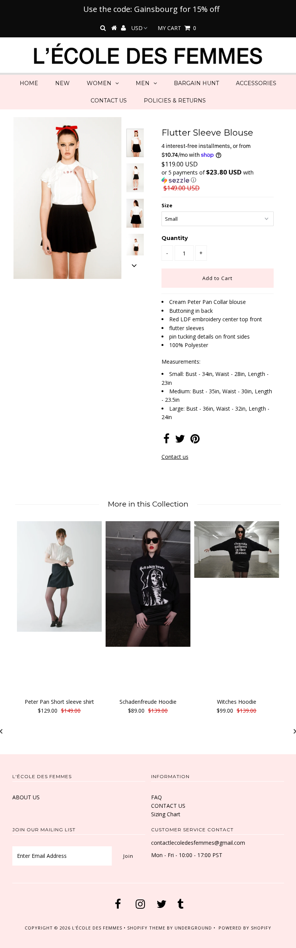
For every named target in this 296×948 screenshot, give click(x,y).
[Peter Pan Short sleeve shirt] (59, 576)
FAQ (156, 797)
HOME (29, 83)
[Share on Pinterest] (195, 440)
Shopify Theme (146, 928)
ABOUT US (26, 797)
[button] (217, 176)
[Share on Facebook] (166, 440)
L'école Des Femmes (98, 928)
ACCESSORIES (256, 83)
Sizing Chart (165, 814)
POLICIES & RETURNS (175, 100)
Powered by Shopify (245, 928)
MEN (143, 83)
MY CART (177, 28)
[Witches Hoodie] (236, 549)
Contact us (174, 456)
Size (166, 205)
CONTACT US (109, 100)
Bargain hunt (196, 83)
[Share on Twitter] (180, 440)
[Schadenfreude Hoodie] (148, 584)
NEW (62, 83)
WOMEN (99, 83)
